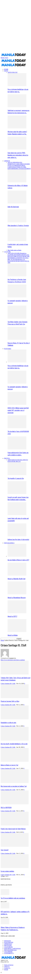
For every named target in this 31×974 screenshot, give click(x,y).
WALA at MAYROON (6, 807)
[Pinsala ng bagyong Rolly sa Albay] (15, 697)
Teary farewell (4, 850)
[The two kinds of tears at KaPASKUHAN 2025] (17, 428)
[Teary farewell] (15, 846)
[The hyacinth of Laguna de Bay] (17, 474)
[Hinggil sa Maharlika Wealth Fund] (17, 575)
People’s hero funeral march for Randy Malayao (13, 828)
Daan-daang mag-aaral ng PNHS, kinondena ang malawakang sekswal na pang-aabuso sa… (18, 155)
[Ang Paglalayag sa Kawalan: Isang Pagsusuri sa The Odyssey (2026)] (17, 276)
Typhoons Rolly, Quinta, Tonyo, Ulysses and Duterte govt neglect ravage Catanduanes (15, 678)
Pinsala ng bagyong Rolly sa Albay (10, 701)
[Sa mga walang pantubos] (15, 867)
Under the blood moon (13, 206)
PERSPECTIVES (18, 168)
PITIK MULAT (16, 461)
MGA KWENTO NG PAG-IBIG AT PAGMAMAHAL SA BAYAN (18, 259)
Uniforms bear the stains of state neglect (18, 539)
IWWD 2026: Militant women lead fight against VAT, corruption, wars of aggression (18, 410)
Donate (6, 969)
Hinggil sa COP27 (12, 616)
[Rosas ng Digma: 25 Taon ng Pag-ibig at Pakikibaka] (17, 339)
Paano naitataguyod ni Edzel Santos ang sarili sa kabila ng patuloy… (18, 453)
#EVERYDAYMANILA (16, 460)
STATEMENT (27, 168)
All (8, 72)
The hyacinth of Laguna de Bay (16, 478)
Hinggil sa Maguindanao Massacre (17, 597)
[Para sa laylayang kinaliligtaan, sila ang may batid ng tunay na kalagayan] (17, 85)
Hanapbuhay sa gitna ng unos (8, 722)
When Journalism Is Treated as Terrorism (18, 225)
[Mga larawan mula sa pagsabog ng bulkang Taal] (15, 782)
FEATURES (7, 348)
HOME (6, 69)
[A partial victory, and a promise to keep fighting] (17, 240)
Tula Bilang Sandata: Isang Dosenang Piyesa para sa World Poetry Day (17, 323)
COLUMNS (12, 162)
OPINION (7, 161)
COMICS (15, 256)
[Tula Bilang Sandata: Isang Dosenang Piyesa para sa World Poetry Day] (17, 318)
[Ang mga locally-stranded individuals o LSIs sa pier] (15, 740)
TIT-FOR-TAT (13, 72)
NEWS (6, 71)
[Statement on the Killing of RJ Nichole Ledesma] (17, 182)
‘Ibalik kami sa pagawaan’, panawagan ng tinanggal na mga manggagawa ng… (18, 111)
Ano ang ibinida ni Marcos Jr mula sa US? (18, 560)
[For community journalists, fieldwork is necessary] (17, 297)
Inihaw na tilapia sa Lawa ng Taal (9, 765)
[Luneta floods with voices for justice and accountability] (17, 514)
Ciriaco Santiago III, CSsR (8, 683)
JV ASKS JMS (18, 164)
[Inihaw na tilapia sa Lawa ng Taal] (15, 761)
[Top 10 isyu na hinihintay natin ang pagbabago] (5, 894)
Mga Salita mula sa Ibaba (14, 250)
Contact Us (7, 968)
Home (2, 640)
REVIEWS (21, 261)
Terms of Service (8, 965)
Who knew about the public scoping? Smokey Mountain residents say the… (17, 132)
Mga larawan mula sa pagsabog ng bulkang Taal (14, 786)
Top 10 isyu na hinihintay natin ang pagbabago (13, 898)
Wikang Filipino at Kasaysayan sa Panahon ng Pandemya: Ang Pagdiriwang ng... (13, 928)
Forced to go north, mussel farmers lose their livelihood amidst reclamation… (18, 498)
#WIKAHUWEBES (15, 255)
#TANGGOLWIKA (14, 253)
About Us (6, 966)
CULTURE (7, 251)
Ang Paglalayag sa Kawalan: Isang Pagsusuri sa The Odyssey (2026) (17, 280)
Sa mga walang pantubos (7, 871)
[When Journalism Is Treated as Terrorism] (17, 222)
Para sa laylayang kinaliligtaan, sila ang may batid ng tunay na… (18, 90)
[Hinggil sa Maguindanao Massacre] (17, 594)
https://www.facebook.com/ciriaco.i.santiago (13, 660)
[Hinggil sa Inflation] (17, 631)
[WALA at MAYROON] (15, 804)
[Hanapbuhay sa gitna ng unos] (15, 719)
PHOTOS (7, 458)
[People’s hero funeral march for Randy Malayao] (15, 825)
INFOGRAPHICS (9, 543)
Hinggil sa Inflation (13, 635)
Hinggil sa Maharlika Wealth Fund (16, 578)
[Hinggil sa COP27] (17, 612)
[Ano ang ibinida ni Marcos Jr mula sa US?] (17, 556)
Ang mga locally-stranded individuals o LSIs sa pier (14, 744)
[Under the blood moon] (17, 203)
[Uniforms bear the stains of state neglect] (17, 536)
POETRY (15, 261)
